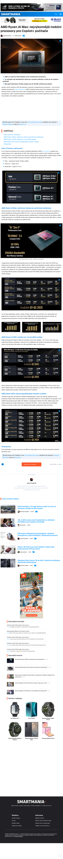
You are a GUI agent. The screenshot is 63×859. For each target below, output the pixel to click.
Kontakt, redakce (16, 818)
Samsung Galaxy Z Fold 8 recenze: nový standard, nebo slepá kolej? (31, 690)
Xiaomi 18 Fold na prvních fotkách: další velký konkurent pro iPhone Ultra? (36, 548)
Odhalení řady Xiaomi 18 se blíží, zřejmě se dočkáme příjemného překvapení (39, 561)
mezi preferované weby (34, 122)
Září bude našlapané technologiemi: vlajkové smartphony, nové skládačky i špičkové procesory (38, 534)
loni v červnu (46, 151)
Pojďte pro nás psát (17, 825)
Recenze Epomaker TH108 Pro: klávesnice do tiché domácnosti (29, 659)
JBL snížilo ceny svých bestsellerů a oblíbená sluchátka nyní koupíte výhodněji (36, 521)
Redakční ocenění (39, 818)
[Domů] (11, 14)
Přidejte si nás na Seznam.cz (42, 825)
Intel (16, 89)
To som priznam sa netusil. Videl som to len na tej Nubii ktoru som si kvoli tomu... (25, 639)
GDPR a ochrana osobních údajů (43, 820)
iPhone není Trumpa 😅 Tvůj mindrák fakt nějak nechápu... (21, 651)
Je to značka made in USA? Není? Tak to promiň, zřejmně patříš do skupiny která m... (26, 645)
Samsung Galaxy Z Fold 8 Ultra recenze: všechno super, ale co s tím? (31, 683)
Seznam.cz (22, 124)
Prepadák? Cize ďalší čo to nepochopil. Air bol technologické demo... (23, 627)
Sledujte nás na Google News (42, 823)
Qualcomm (21, 89)
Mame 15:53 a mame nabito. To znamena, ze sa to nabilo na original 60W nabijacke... (26, 633)
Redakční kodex (16, 823)
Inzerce (14, 820)
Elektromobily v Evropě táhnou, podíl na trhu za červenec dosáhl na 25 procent (37, 507)
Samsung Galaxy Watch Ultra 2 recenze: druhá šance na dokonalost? (31, 667)
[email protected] (19, 836)
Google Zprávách (7, 124)
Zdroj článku (53, 464)
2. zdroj (59, 464)
